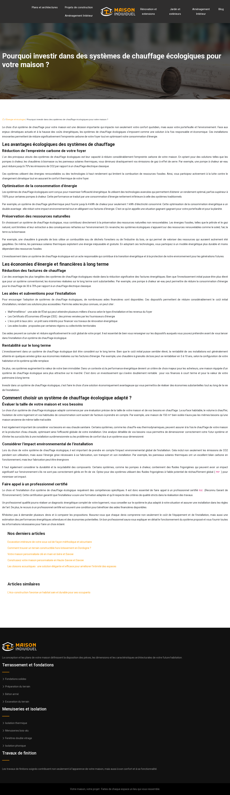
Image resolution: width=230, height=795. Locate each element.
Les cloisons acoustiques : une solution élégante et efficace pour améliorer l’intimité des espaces (62, 566)
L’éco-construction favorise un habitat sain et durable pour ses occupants (49, 592)
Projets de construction (79, 7)
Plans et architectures (45, 7)
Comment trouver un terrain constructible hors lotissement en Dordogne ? (49, 548)
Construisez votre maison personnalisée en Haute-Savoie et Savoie (46, 560)
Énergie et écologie (15, 119)
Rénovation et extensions (148, 11)
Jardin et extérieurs (175, 11)
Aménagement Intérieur (79, 15)
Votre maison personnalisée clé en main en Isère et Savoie (40, 554)
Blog (221, 9)
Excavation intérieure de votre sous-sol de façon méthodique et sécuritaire (50, 541)
